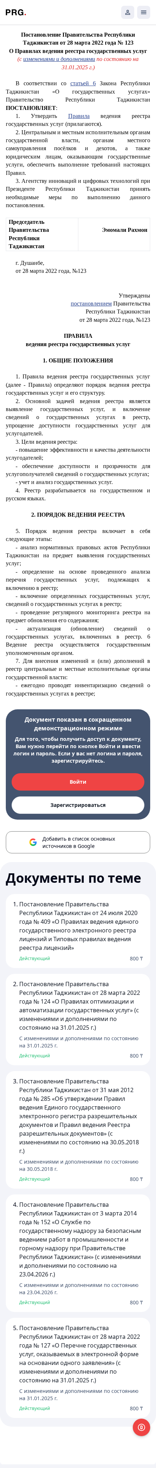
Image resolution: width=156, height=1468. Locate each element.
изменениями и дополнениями (59, 59)
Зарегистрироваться (78, 804)
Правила (79, 116)
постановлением (91, 303)
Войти (78, 781)
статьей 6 (83, 83)
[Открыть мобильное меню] (143, 12)
